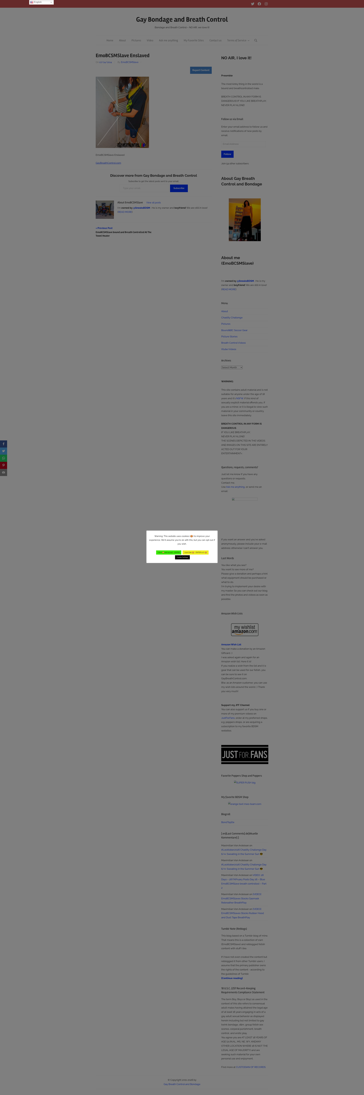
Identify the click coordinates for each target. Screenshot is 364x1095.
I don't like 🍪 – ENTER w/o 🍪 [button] (195, 552)
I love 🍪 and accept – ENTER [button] (169, 552)
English (37, 2)
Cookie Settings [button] (182, 557)
